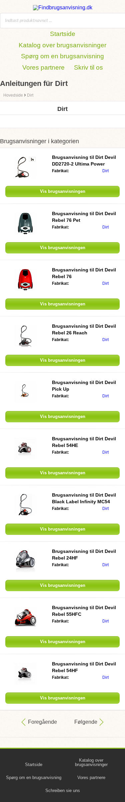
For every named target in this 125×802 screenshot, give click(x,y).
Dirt (105, 171)
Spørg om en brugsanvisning (62, 56)
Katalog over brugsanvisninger (62, 45)
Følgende (85, 722)
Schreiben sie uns (62, 790)
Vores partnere (43, 67)
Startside (62, 33)
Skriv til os (88, 67)
